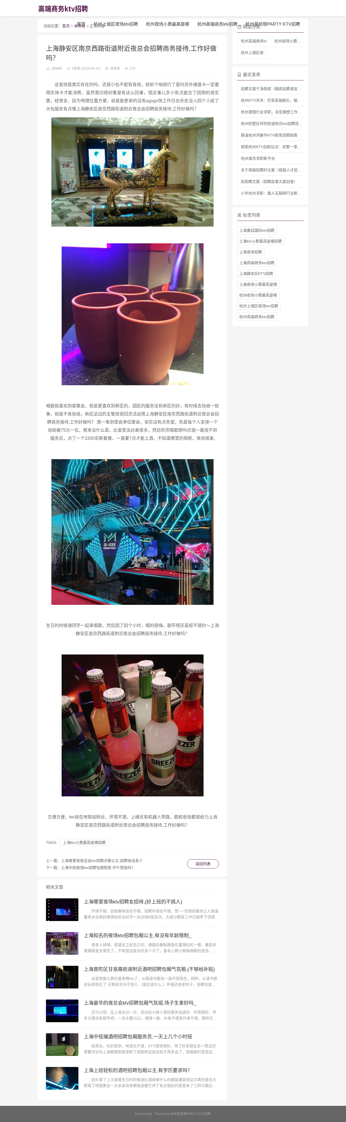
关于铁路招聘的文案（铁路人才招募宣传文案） (280, 170)
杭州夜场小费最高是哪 (167, 24)
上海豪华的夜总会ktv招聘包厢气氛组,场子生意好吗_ (140, 1003)
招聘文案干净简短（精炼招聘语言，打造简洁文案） (284, 89)
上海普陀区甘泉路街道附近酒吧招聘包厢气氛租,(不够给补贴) (149, 969)
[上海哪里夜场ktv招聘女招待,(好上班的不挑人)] (62, 909)
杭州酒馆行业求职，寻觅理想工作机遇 (273, 112)
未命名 (115, 68)
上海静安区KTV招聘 (256, 273)
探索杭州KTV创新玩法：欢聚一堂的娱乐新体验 (280, 147)
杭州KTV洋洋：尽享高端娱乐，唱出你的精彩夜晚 (282, 100)
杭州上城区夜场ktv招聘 (116, 24)
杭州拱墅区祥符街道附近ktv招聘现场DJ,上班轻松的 (284, 123)
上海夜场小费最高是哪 (258, 284)
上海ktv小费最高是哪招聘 (84, 842)
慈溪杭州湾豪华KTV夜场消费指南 (269, 135)
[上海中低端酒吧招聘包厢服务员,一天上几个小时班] (62, 1044)
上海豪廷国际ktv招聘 (256, 230)
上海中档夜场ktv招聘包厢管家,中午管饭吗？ (98, 867)
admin (57, 68)
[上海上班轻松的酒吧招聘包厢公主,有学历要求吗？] (62, 1078)
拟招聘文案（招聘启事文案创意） (269, 181)
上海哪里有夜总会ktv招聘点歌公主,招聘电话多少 (102, 860)
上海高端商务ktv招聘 (256, 263)
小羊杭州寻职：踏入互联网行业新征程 (273, 193)
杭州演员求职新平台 (258, 158)
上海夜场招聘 (250, 252)
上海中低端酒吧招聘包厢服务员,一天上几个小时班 (138, 1036)
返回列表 (203, 864)
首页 (81, 24)
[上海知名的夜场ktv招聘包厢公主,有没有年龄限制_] (62, 943)
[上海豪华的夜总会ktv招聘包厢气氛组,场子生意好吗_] (62, 1011)
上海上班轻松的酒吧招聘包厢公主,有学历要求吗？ (138, 1070)
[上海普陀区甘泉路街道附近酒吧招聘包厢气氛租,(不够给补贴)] (62, 977)
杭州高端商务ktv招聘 (217, 24)
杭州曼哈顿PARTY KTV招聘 (272, 24)
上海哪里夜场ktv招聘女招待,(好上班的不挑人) (133, 902)
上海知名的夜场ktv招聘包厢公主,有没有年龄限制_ (137, 935)
